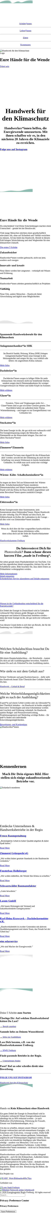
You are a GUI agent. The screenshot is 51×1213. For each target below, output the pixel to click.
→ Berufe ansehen (8, 1026)
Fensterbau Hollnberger (13, 870)
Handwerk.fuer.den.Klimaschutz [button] (14, 1083)
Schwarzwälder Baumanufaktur (18, 885)
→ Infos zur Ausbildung (10, 1037)
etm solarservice (9, 941)
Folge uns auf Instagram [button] (13, 149)
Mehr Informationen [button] (8, 574)
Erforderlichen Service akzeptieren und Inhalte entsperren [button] (24, 578)
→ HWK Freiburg (8, 1050)
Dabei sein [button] (4, 66)
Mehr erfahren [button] (6, 390)
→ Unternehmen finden (10, 1061)
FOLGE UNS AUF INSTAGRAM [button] (16, 1077)
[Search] (12, 1195)
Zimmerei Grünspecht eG (14, 853)
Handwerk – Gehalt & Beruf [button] (12, 686)
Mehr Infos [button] (5, 365)
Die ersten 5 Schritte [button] (8, 247)
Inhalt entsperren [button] (7, 576)
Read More (5, 848)
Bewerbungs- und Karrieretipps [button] (13, 724)
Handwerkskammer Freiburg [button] (12, 540)
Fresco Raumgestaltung (13, 835)
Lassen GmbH (8, 900)
